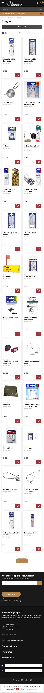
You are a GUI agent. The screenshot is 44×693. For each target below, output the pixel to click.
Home (3, 18)
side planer (7, 276)
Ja (17, 689)
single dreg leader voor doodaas (31, 490)
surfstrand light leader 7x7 (9, 190)
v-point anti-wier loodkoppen (30, 318)
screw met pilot (30, 276)
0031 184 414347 (11, 635)
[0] (41, 3)
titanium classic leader (30, 234)
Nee (22, 689)
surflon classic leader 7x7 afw (11, 534)
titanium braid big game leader (31, 60)
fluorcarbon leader (31, 533)
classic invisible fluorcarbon (9, 60)
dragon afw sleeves (10, 318)
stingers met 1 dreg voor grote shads (31, 405)
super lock (28, 448)
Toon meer (22, 561)
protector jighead (10, 489)
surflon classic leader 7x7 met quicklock (32, 147)
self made (7, 146)
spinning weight (9, 102)
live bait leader (8, 448)
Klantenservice (11, 594)
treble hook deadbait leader (32, 362)
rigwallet (6, 405)
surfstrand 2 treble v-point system (32, 103)
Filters (20, 27)
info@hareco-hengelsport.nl (15, 640)
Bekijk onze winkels (11, 601)
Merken (10, 18)
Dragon (18, 18)
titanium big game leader (10, 234)
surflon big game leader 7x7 (30, 190)
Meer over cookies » (32, 689)
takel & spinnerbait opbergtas (10, 362)
